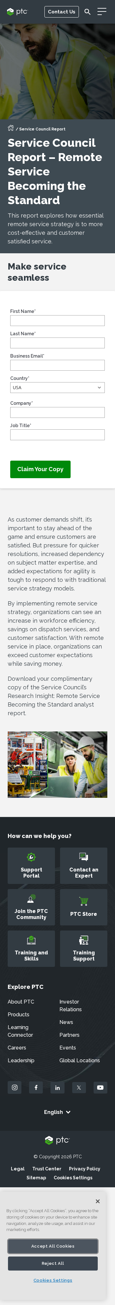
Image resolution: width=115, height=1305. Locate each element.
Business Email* (27, 356)
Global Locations (79, 1060)
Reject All (53, 1263)
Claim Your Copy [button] (40, 469)
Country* (19, 378)
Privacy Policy (84, 1168)
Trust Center (46, 1168)
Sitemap (36, 1177)
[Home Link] (11, 130)
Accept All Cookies (53, 1246)
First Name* (23, 311)
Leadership (21, 1060)
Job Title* (20, 425)
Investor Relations (70, 1005)
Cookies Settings (73, 1177)
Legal (18, 1168)
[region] (53, 1246)
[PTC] (57, 1140)
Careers (17, 1048)
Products (18, 1015)
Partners (69, 1035)
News (66, 1022)
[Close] (98, 1201)
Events (67, 1048)
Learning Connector (20, 1031)
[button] (57, 387)
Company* (21, 403)
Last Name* (23, 333)
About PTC (21, 1002)
